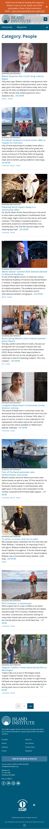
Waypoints (22, 27)
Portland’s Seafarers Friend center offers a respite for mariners (24, 141)
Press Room (29, 743)
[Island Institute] (21, 19)
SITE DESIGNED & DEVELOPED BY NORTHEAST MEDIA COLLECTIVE (24, 822)
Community (7, 27)
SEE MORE (19, 95)
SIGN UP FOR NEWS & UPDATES (24, 759)
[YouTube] (18, 785)
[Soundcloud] (8, 785)
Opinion (4, 99)
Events (4, 751)
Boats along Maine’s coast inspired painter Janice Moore (24, 340)
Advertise (28, 751)
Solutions (5, 747)
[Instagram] (13, 785)
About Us (28, 739)
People (10, 99)
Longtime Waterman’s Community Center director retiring (23, 406)
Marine (12, 166)
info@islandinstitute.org (10, 766)
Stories (4, 743)
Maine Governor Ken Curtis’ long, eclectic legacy (23, 77)
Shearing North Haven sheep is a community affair (19, 208)
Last (30, 706)
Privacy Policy (30, 747)
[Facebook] (3, 785)
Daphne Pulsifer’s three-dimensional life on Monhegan (24, 669)
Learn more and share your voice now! (28, 11)
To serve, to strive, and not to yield (20, 539)
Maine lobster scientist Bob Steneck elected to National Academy (24, 273)
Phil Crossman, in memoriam (17, 603)
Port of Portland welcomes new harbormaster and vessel (18, 473)
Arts (3, 364)
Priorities (5, 739)
